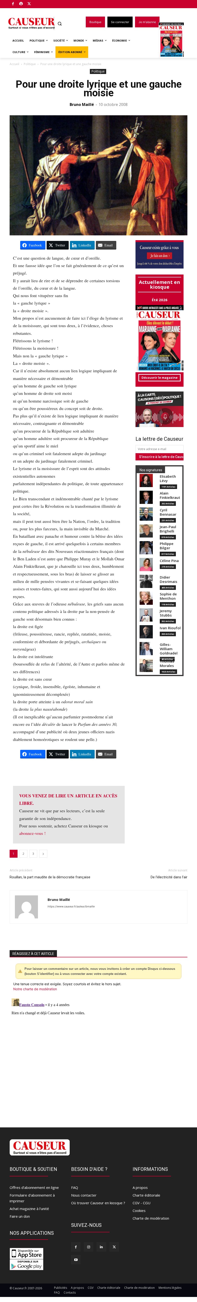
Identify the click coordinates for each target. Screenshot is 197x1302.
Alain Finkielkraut (170, 495)
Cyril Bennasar (168, 512)
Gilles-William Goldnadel (169, 648)
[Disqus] (98, 1056)
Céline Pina (169, 560)
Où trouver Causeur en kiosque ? (98, 1202)
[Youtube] (75, 1259)
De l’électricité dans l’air (169, 877)
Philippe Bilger (166, 545)
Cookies (139, 1210)
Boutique (41, 3)
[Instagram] (88, 1247)
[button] (59, 23)
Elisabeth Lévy (168, 478)
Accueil (14, 64)
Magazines (174, 40)
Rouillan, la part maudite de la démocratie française (50, 877)
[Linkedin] (101, 1247)
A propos (140, 1187)
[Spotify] (21, 4)
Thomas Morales (167, 663)
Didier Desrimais (168, 579)
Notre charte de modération (35, 989)
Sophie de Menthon (168, 596)
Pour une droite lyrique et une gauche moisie (99, 88)
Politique (30, 64)
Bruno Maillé (82, 104)
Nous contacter (84, 1195)
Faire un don (20, 1216)
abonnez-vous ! (32, 833)
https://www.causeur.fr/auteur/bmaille (71, 906)
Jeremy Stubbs (166, 613)
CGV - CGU (141, 1202)
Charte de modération (151, 1218)
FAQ (74, 1187)
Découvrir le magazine (160, 377)
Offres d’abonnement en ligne (34, 1187)
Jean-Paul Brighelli (168, 529)
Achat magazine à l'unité (29, 1208)
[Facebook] (13, 4)
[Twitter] (29, 4)
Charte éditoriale (146, 1195)
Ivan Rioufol (170, 628)
